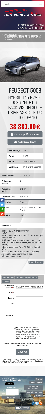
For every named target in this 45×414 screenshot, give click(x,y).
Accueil (4, 34)
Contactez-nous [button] (27, 141)
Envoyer (22, 351)
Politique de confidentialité (33, 387)
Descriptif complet (35, 262)
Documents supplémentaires (26, 278)
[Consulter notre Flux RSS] (40, 403)
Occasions (12, 34)
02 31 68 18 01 (36, 27)
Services (39, 379)
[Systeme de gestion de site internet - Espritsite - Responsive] (22, 408)
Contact (39, 396)
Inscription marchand (34, 392)
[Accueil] (23, 12)
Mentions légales (36, 383)
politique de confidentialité (34, 363)
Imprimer (6, 281)
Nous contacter (8, 278)
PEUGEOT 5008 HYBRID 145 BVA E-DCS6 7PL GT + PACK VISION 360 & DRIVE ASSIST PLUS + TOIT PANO (23, 37)
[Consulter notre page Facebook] (33, 403)
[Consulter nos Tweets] (37, 403)
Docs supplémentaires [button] (26, 134)
